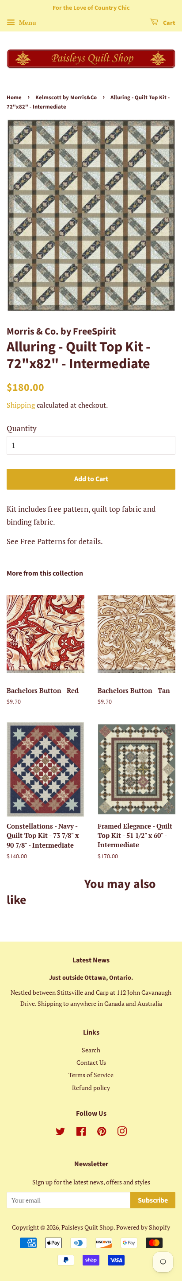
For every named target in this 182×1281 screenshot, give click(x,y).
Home (14, 97)
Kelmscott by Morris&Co (66, 97)
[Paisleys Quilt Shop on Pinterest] (101, 1133)
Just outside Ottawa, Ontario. (91, 977)
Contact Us (91, 1062)
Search (91, 1050)
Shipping (21, 405)
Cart (168, 23)
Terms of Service (91, 1075)
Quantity (22, 428)
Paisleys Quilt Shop (87, 1227)
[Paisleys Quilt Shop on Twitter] (60, 1133)
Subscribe (153, 1200)
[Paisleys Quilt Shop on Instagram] (122, 1133)
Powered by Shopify (143, 1227)
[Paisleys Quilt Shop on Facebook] (81, 1133)
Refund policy (91, 1087)
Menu (26, 22)
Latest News (91, 960)
